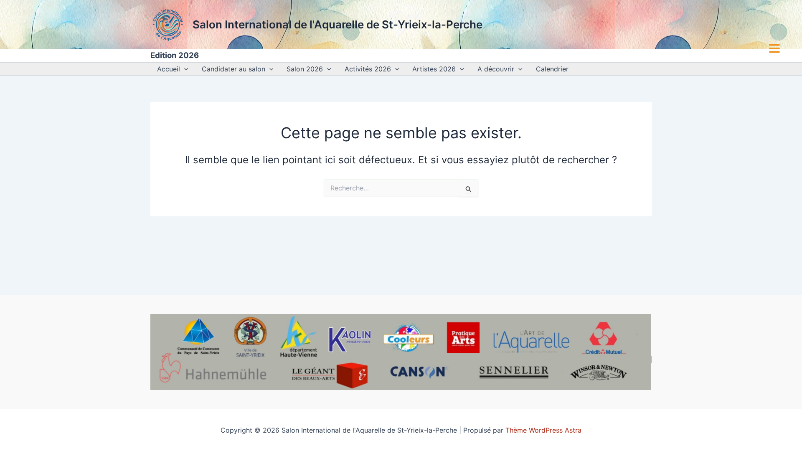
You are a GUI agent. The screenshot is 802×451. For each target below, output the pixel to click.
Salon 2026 (305, 69)
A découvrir (495, 69)
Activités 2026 (368, 69)
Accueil (168, 69)
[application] (184, 69)
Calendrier (552, 69)
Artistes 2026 (434, 69)
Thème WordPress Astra (543, 430)
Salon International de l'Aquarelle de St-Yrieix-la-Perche (337, 24)
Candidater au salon (233, 69)
